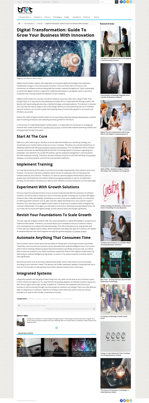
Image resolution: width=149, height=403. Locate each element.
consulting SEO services (51, 127)
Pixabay (38, 78)
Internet (40, 23)
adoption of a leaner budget (75, 231)
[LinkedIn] (130, 1)
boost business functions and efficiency (53, 148)
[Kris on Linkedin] (56, 328)
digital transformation (52, 299)
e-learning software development (75, 117)
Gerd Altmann (27, 78)
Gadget (66, 17)
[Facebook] (121, 1)
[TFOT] (25, 10)
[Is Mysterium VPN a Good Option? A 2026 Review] (56, 350)
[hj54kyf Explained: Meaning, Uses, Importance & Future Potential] (84, 350)
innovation (67, 299)
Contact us (55, 2)
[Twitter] (124, 1)
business (31, 299)
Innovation (76, 17)
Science (46, 17)
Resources (86, 17)
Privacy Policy (46, 2)
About (19, 2)
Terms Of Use (36, 2)
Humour (96, 17)
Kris (26, 315)
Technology (57, 17)
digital (39, 299)
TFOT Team (26, 2)
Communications (24, 17)
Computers (37, 17)
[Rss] (127, 1)
